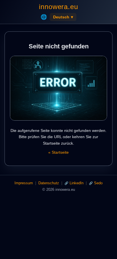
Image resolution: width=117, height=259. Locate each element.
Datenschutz (48, 183)
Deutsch (63, 17)
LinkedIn (76, 183)
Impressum (23, 183)
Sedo (98, 183)
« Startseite (58, 152)
